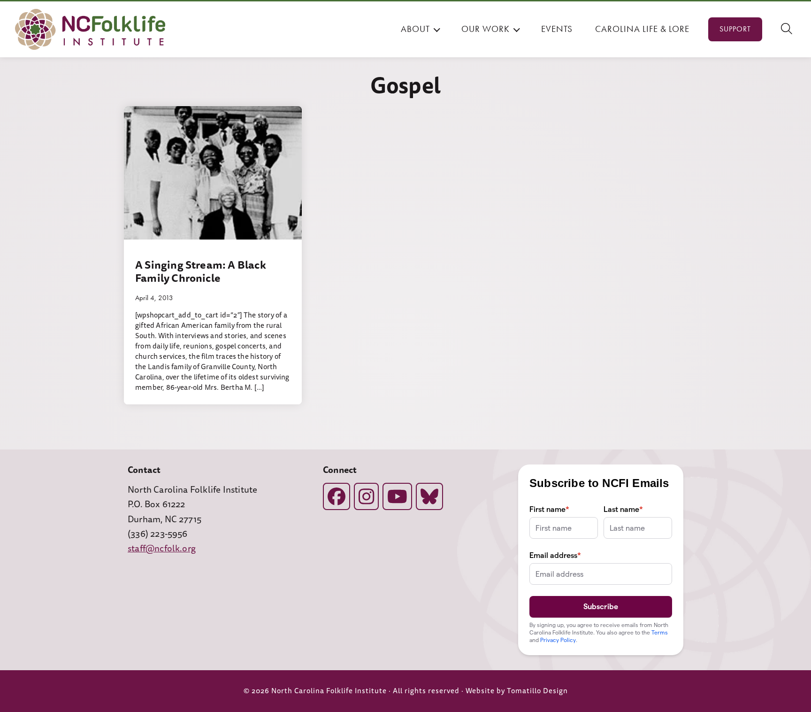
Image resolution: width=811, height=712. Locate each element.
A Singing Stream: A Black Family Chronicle (200, 271)
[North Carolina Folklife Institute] (90, 29)
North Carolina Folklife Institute (329, 691)
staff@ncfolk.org (162, 548)
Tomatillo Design (537, 691)
